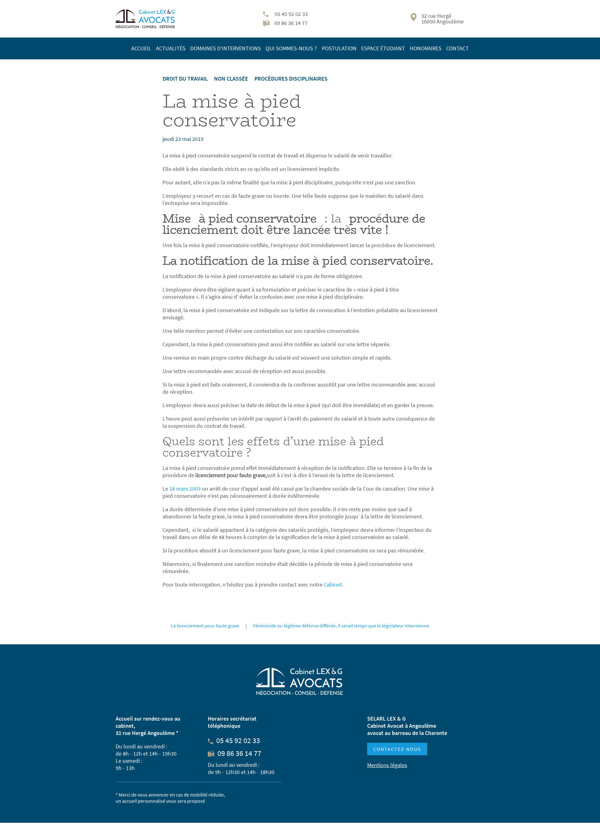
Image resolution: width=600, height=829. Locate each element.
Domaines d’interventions (225, 48)
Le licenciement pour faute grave (205, 625)
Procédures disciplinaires (291, 78)
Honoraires (426, 48)
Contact (457, 48)
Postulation (339, 48)
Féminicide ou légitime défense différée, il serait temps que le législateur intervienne (341, 625)
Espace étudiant (383, 48)
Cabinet (333, 584)
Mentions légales (387, 765)
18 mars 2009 (184, 488)
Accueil (141, 48)
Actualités (171, 48)
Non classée (231, 78)
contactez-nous (397, 749)
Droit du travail (185, 78)
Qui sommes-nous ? (291, 48)
